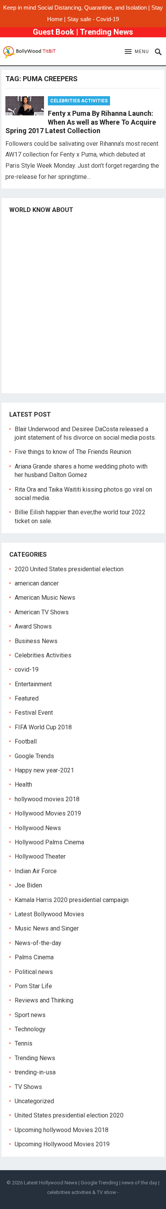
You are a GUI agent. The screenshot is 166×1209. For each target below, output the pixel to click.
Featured (27, 698)
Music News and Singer (47, 928)
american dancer (37, 583)
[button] (137, 52)
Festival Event (34, 712)
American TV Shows (42, 612)
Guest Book (53, 32)
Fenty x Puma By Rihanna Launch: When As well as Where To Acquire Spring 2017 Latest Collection (80, 122)
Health (23, 784)
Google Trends (34, 756)
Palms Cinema (34, 957)
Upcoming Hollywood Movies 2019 (62, 1144)
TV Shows (28, 1087)
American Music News (45, 597)
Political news (34, 972)
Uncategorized (34, 1101)
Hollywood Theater (40, 856)
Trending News (106, 32)
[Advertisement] (83, 302)
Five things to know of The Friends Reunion (73, 451)
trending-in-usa (35, 1072)
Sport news (30, 1015)
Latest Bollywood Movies (49, 914)
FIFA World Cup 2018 (43, 727)
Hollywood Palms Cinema (49, 842)
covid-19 (27, 669)
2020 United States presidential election (69, 569)
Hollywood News (38, 828)
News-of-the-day (38, 943)
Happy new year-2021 (44, 770)
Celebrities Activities (79, 100)
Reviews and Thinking (44, 1000)
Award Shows (33, 626)
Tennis (23, 1043)
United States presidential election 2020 (69, 1115)
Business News (36, 641)
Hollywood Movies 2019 (48, 813)
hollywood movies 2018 (47, 799)
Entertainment (33, 684)
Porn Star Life (33, 986)
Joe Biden (28, 885)
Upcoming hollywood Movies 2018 (61, 1130)
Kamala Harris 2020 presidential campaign (72, 900)
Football (26, 741)
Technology (30, 1029)
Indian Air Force (36, 871)
